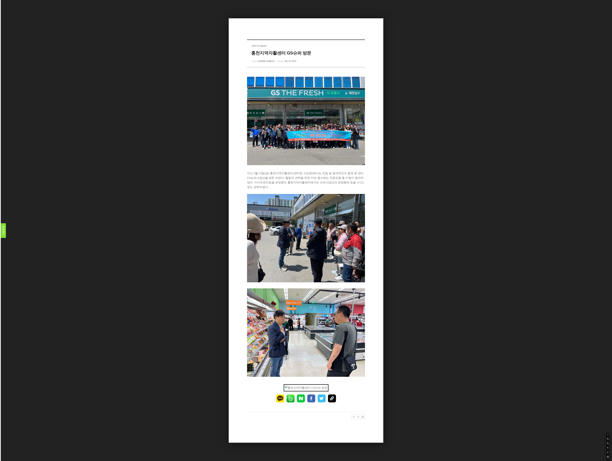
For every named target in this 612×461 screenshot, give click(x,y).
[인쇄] (607, 456)
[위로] (607, 448)
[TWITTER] (322, 398)
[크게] (607, 439)
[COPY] (332, 398)
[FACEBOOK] (311, 398)
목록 (3, 230)
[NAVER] (301, 398)
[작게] (607, 443)
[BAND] (291, 398)
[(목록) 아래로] (607, 452)
